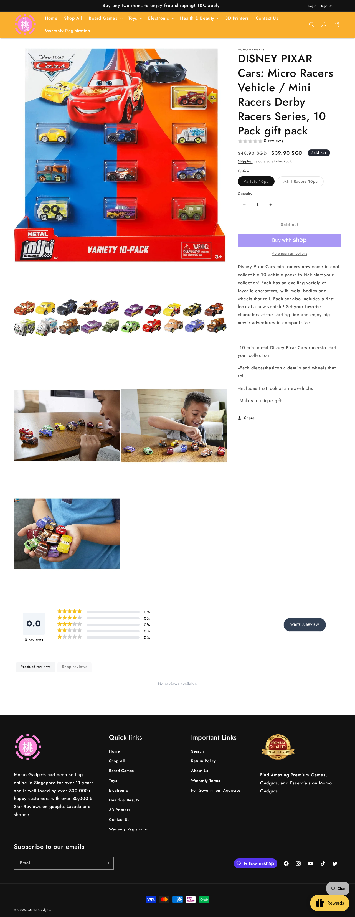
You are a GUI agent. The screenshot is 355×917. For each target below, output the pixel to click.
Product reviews (36, 666)
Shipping (245, 161)
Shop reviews (74, 666)
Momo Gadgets (39, 910)
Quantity (245, 193)
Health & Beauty (124, 800)
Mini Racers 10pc (303, 182)
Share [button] (249, 418)
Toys (113, 780)
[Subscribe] (107, 863)
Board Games (121, 770)
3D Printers (119, 809)
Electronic (118, 790)
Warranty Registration (129, 829)
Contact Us (119, 819)
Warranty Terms (205, 780)
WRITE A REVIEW (304, 624)
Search (197, 751)
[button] (105, 18)
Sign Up (327, 6)
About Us (199, 770)
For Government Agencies (216, 790)
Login (312, 6)
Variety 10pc (259, 182)
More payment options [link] (289, 253)
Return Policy (203, 761)
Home (114, 751)
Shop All (117, 761)
